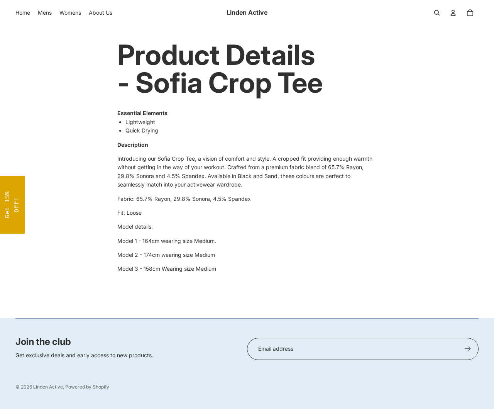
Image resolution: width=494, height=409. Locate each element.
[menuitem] (22, 12)
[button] (12, 205)
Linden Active (48, 387)
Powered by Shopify (87, 387)
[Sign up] (467, 348)
